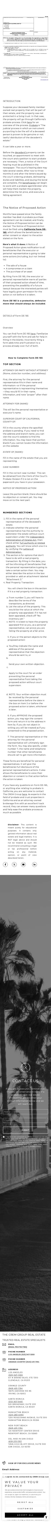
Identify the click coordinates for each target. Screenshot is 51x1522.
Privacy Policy (35, 1146)
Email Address (10, 1469)
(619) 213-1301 (15, 1441)
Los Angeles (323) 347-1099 (21, 1354)
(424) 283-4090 (16, 1415)
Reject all (25, 1502)
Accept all (25, 1515)
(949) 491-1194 (15, 1428)
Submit (25, 1130)
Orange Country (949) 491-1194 (23, 1362)
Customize (25, 1509)
